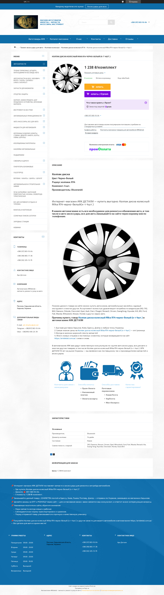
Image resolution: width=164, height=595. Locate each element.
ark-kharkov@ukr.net (31, 325)
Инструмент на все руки (23, 110)
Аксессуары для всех (97, 6)
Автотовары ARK (37, 39)
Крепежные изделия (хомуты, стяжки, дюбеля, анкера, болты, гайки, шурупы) (26, 135)
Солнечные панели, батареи (25, 216)
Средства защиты (21, 94)
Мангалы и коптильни (23, 210)
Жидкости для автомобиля (25, 127)
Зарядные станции (21, 222)
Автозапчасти (20, 64)
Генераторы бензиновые (23, 167)
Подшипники (19, 155)
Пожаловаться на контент (91, 590)
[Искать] (111, 22)
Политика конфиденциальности (112, 590)
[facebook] (51, 455)
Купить (99, 87)
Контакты (96, 39)
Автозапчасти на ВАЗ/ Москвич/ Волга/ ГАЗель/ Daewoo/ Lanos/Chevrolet (27, 80)
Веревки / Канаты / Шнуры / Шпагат (28, 178)
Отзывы (129, 39)
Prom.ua (92, 586)
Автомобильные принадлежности (28, 116)
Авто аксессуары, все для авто (26, 122)
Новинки (17, 227)
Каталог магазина (59, 39)
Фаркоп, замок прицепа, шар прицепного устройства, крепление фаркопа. (28, 102)
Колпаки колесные (52, 47)
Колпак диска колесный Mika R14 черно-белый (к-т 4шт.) (111, 317)
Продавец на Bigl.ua (82, 588)
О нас (79, 39)
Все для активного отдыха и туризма (25, 203)
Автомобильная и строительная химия (27, 185)
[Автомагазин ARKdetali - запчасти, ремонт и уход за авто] (26, 28)
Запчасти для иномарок (23, 88)
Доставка (113, 39)
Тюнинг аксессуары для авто (31, 47)
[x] (54, 455)
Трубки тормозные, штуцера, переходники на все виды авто (26, 72)
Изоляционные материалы (24, 143)
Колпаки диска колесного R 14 (73, 47)
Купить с (95, 94)
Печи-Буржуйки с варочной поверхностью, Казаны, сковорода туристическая (28, 194)
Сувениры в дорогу (21, 161)
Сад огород (18, 172)
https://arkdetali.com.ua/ (65, 338)
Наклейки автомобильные (24, 149)
